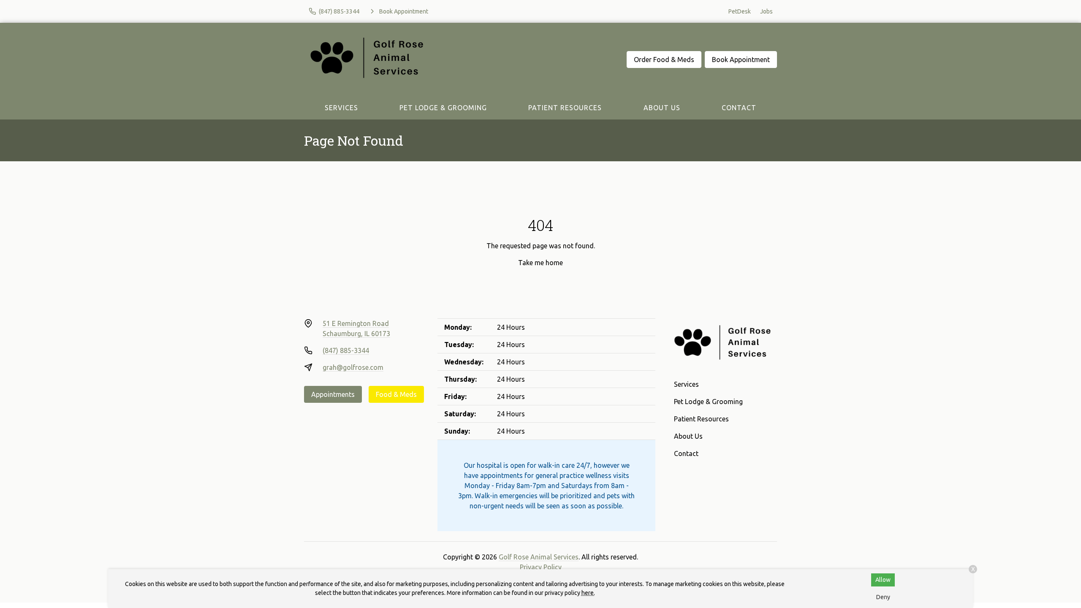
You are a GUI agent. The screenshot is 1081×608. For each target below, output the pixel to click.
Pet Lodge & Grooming (443, 107)
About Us (662, 107)
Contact (739, 107)
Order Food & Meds (664, 59)
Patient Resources (565, 107)
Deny (883, 597)
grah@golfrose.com (353, 367)
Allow (883, 579)
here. (588, 592)
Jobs (766, 11)
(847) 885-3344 (346, 350)
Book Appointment (741, 59)
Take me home (540, 262)
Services (341, 107)
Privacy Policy (541, 567)
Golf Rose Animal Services (539, 557)
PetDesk (739, 11)
